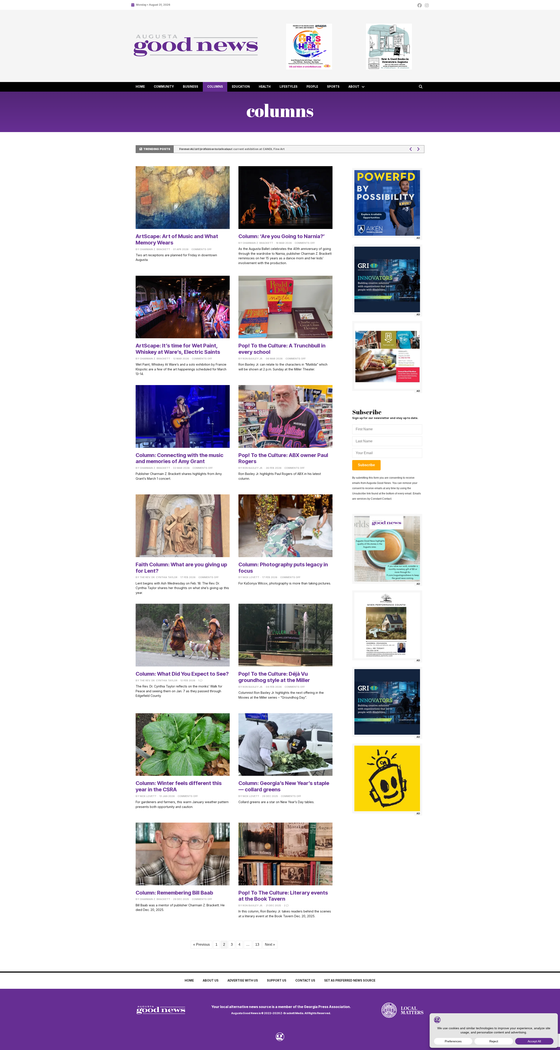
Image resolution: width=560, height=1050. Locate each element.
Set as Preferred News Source (349, 980)
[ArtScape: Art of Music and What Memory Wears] (183, 197)
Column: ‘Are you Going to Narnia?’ (281, 236)
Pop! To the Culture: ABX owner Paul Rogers (283, 458)
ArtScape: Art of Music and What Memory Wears (177, 239)
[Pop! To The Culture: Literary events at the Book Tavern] (285, 854)
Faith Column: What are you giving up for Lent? (181, 567)
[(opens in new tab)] (389, 1010)
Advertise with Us (243, 980)
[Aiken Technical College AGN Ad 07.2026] (387, 203)
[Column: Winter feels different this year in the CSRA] (183, 744)
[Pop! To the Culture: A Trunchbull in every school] (285, 307)
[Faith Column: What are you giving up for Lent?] (183, 525)
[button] (363, 87)
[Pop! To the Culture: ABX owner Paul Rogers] (285, 416)
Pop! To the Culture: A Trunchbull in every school (282, 348)
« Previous (201, 944)
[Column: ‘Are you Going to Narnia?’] (285, 197)
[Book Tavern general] (389, 46)
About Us (211, 980)
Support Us (276, 980)
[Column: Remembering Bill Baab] (183, 854)
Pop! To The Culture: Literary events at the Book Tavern (283, 896)
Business (190, 86)
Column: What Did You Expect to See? (182, 674)
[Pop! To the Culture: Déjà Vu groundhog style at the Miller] (285, 635)
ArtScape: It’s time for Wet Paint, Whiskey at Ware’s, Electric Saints (178, 348)
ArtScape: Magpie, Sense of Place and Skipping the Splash (220, 149)
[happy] (387, 778)
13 (257, 944)
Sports (333, 86)
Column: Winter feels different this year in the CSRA (179, 786)
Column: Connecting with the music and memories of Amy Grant (179, 458)
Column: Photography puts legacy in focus (283, 567)
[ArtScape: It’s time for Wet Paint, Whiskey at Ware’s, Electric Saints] (183, 307)
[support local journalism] (387, 549)
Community (164, 86)
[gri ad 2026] (387, 279)
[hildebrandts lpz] (387, 356)
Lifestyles (289, 86)
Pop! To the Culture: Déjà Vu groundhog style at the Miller (274, 677)
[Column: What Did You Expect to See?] (183, 635)
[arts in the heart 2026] (309, 46)
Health (265, 86)
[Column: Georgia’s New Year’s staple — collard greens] (285, 744)
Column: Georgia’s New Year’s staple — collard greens (283, 786)
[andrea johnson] (387, 625)
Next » (270, 944)
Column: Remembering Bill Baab (174, 893)
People (312, 86)
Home (140, 86)
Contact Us (305, 980)
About (353, 86)
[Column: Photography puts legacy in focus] (285, 525)
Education (241, 86)
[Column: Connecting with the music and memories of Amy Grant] (183, 416)
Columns (215, 86)
